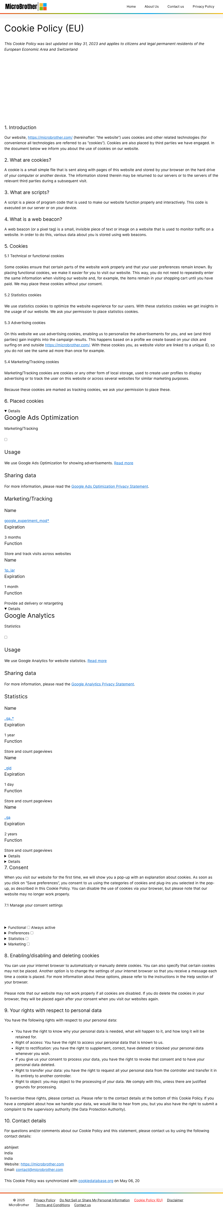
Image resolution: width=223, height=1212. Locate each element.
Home (131, 6)
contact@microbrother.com (39, 1169)
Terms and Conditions (53, 1205)
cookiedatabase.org (95, 1181)
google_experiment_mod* (26, 520)
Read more (123, 463)
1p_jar (9, 570)
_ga (7, 817)
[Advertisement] (111, 88)
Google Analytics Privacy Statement (102, 684)
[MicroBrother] (26, 6)
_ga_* (9, 718)
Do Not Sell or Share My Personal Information (95, 1200)
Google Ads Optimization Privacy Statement (109, 486)
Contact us (175, 6)
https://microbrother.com (42, 1164)
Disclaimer (175, 1200)
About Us (152, 6)
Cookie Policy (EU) (148, 1200)
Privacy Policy (203, 6)
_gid (8, 768)
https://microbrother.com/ (50, 137)
